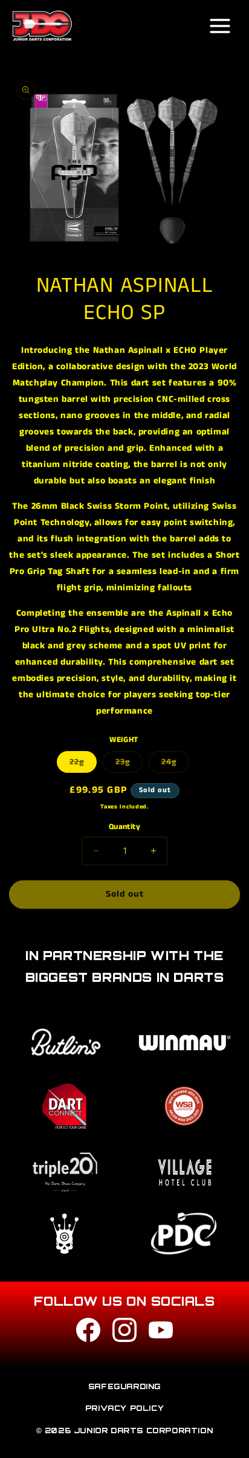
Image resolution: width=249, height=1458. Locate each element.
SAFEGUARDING (124, 1386)
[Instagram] (124, 1332)
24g (175, 764)
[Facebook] (88, 1332)
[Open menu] (220, 26)
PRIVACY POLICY (124, 1408)
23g (129, 764)
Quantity (124, 827)
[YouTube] (161, 1332)
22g (83, 764)
